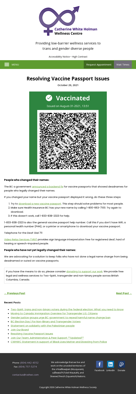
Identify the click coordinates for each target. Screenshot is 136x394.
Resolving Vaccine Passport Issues (32, 333)
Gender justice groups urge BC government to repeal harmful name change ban (60, 317)
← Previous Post (14, 293)
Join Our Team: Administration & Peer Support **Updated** (47, 337)
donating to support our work (84, 271)
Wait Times (122, 64)
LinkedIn (110, 370)
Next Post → (124, 293)
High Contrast (79, 56)
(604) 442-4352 (29, 362)
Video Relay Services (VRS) (20, 239)
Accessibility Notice (59, 56)
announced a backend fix (47, 186)
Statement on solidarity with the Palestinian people (43, 325)
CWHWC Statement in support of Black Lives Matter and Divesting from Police (59, 341)
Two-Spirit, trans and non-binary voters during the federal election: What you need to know (67, 309)
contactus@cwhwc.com (25, 374)
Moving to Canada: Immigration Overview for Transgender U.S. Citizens (54, 313)
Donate (121, 370)
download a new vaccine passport (40, 203)
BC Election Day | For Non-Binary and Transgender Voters (46, 321)
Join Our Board (20, 329)
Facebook (99, 370)
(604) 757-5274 (28, 366)
